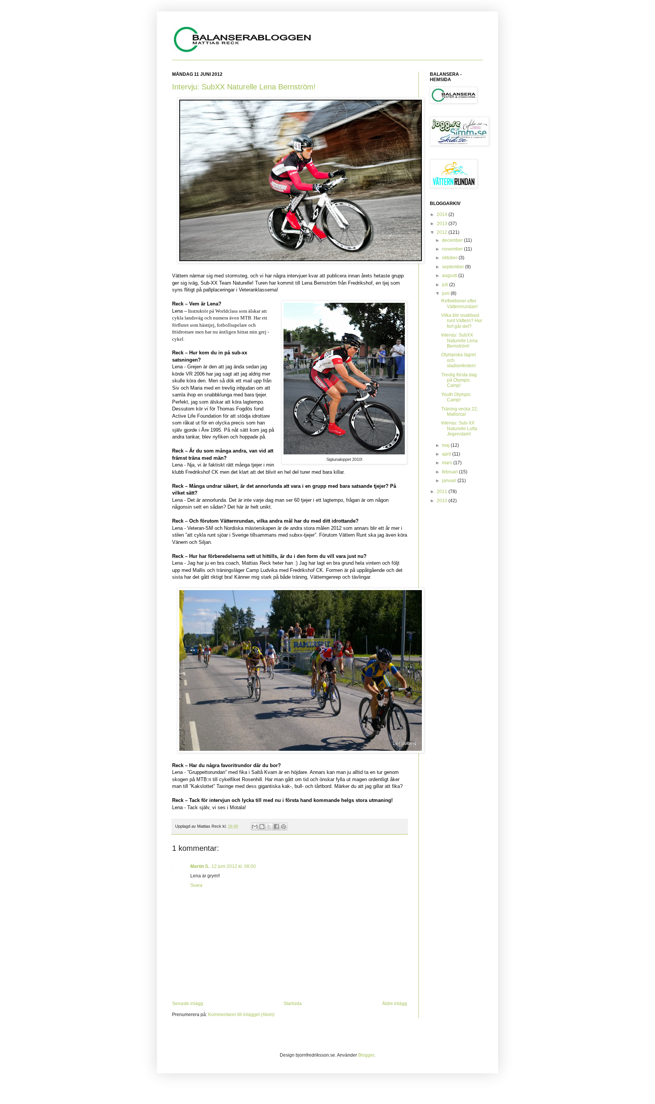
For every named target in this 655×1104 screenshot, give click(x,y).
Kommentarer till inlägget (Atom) (241, 1014)
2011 (442, 491)
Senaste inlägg (187, 1003)
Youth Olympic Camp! (456, 397)
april (447, 454)
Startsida (293, 1003)
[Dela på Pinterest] (283, 826)
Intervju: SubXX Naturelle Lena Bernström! (244, 87)
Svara (196, 885)
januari (450, 480)
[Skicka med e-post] (255, 826)
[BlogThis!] (262, 826)
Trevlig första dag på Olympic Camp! (459, 380)
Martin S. (199, 866)
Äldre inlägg (394, 1003)
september (453, 266)
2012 (442, 232)
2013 (442, 223)
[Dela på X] (269, 826)
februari (450, 471)
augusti (450, 275)
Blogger (366, 1055)
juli (445, 284)
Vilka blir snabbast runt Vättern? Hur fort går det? (461, 321)
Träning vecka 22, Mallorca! (459, 411)
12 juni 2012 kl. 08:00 (234, 866)
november (453, 249)
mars (447, 462)
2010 (442, 500)
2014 (442, 214)
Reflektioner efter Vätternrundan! (459, 303)
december (453, 240)
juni (446, 293)
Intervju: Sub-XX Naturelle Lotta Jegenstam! (459, 428)
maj (446, 445)
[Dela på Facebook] (276, 826)
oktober (450, 257)
